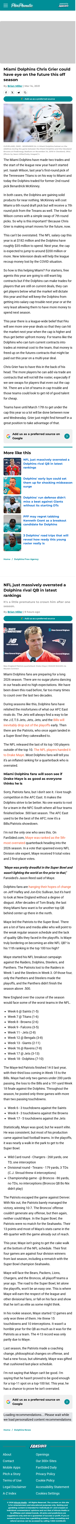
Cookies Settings (48, 1493)
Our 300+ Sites (46, 1461)
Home (7, 559)
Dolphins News (22, 1430)
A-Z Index (9, 1493)
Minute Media (20, 1502)
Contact (8, 1461)
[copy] (25, 92)
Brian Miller (15, 86)
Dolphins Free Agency (26, 559)
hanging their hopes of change (50, 887)
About (7, 1454)
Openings (42, 1454)
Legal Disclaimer (14, 1487)
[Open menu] (6, 5)
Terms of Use (12, 1480)
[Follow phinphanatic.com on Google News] (67, 436)
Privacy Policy (45, 1474)
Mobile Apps (11, 1467)
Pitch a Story (12, 1474)
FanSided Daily (46, 1467)
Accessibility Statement (52, 1487)
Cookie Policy (45, 1480)
